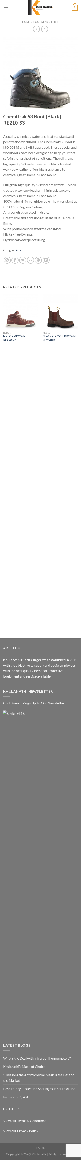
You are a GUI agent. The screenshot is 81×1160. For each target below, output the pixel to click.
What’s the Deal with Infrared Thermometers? (37, 1058)
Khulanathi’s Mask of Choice (24, 1066)
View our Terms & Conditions (24, 1121)
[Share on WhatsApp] (7, 260)
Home (26, 21)
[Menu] (5, 7)
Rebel (55, 21)
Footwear (40, 21)
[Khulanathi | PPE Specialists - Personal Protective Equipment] (40, 7)
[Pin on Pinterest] (38, 260)
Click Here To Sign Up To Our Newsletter (33, 703)
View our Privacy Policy (20, 1131)
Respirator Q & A (16, 1097)
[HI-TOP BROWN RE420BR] (20, 311)
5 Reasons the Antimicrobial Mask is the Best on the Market (38, 1077)
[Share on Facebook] (15, 260)
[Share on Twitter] (22, 260)
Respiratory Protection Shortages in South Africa (39, 1089)
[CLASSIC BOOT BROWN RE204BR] (60, 311)
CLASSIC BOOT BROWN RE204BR (59, 338)
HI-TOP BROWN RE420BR (14, 338)
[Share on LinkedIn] (46, 260)
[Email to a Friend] (30, 260)
